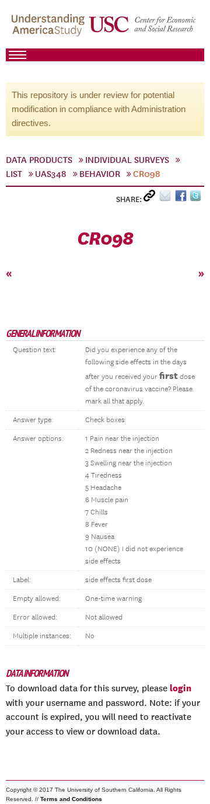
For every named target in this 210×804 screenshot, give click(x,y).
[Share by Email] (167, 198)
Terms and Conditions (71, 799)
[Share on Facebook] (182, 198)
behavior (99, 174)
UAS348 (50, 174)
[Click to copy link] (151, 198)
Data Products (39, 160)
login (180, 688)
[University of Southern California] (143, 30)
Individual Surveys (127, 160)
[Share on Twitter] (197, 198)
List (14, 174)
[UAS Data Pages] (50, 30)
